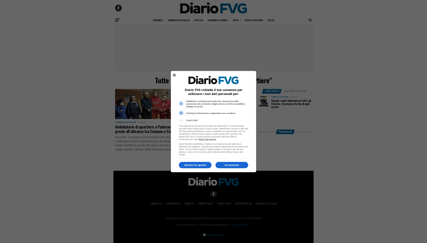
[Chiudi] (174, 75)
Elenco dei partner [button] (207, 139)
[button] (213, 120)
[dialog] (213, 121)
